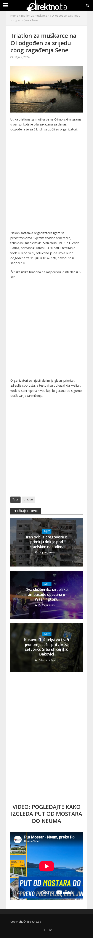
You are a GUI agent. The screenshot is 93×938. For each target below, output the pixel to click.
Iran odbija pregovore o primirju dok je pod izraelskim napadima (46, 542)
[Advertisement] (46, 182)
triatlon (28, 499)
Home (14, 15)
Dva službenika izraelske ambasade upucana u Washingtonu (46, 594)
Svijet (46, 531)
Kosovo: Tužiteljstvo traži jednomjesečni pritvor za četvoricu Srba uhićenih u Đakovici (46, 647)
